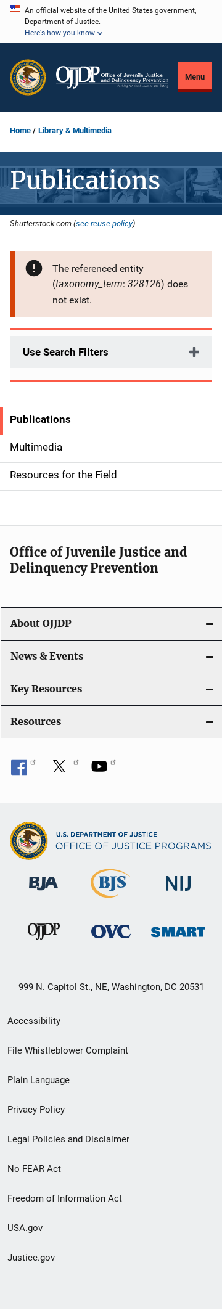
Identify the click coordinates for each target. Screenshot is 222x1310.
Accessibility (33, 1020)
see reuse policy (104, 223)
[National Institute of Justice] (178, 893)
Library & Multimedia (75, 130)
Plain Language (38, 1080)
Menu (195, 76)
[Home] (112, 78)
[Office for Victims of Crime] (111, 940)
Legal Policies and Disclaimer (68, 1139)
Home (20, 130)
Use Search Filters (66, 352)
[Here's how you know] (111, 21)
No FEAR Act (34, 1168)
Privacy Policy (36, 1109)
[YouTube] (103, 770)
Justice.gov (31, 1257)
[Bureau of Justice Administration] (43, 892)
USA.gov (25, 1228)
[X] (63, 770)
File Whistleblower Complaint (67, 1050)
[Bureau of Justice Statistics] (111, 900)
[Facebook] (23, 770)
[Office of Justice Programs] (28, 77)
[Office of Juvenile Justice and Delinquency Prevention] (44, 941)
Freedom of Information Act (64, 1198)
